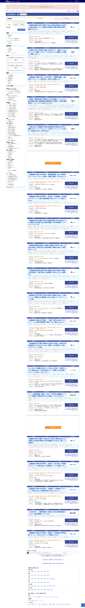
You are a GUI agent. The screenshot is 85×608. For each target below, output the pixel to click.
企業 (9, 41)
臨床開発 (10, 80)
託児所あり (11, 145)
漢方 (9, 168)
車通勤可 (10, 121)
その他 (10, 43)
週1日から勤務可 (12, 129)
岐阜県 (48, 578)
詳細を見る (71, 37)
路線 (16, 24)
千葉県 (41, 575)
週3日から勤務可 (12, 132)
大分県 (41, 589)
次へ (64, 552)
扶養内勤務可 (11, 184)
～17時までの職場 (12, 106)
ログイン (71, 1)
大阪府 (38, 582)
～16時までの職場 (12, 105)
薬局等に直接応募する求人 (14, 89)
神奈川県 (48, 575)
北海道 (29, 571)
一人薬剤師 (11, 160)
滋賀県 (32, 582)
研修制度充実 (11, 146)
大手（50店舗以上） (12, 140)
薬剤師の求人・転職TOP (10, 11)
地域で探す (17, 11)
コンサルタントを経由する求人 (14, 91)
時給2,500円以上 (12, 97)
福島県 (48, 571)
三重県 (29, 582)
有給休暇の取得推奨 (12, 133)
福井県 (38, 578)
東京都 (44, 575)
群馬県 (35, 575)
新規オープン (11, 138)
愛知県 (54, 578)
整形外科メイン (11, 167)
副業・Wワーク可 (12, 151)
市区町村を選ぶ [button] (21, 29)
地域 (9, 24)
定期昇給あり (11, 99)
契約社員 (10, 49)
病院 (9, 36)
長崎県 (35, 589)
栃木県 (32, 575)
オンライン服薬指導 (12, 170)
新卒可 (10, 156)
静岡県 (51, 578)
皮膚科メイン (11, 165)
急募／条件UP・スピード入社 (14, 92)
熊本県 (38, 589)
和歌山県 (48, 582)
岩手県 (35, 571)
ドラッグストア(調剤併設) (13, 38)
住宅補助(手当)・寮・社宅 (13, 148)
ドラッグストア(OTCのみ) (14, 40)
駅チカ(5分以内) (12, 119)
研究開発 (10, 78)
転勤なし (10, 137)
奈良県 (44, 582)
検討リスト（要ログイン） (72, 66)
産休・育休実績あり (12, 143)
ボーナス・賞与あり (12, 100)
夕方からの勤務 (11, 113)
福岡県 (29, 589)
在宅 (9, 172)
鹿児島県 (48, 589)
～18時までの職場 (12, 108)
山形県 (44, 571)
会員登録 (76, 1)
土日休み (10, 124)
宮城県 (38, 571)
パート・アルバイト (12, 52)
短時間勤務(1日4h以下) (13, 110)
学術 (9, 81)
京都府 (35, 582)
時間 (22, 24)
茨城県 (29, 575)
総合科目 (10, 162)
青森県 (32, 571)
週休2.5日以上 (11, 125)
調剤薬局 (10, 35)
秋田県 (41, 571)
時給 (16, 65)
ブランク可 (11, 183)
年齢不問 (10, 154)
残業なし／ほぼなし (12, 103)
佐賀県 (32, 589)
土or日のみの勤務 (12, 116)
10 (47, 552)
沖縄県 (51, 589)
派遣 (9, 51)
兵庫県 (41, 582)
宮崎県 (44, 589)
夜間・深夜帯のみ (12, 115)
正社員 (10, 48)
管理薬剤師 (11, 76)
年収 (16, 57)
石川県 (35, 578)
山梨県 (41, 578)
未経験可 (10, 157)
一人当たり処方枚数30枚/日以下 (15, 135)
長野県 (44, 578)
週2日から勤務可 (12, 130)
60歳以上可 (11, 152)
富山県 (32, 578)
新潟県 (29, 578)
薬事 (9, 83)
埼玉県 (38, 575)
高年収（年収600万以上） (13, 95)
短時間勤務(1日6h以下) (13, 111)
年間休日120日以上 (12, 127)
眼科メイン (11, 163)
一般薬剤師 (11, 75)
